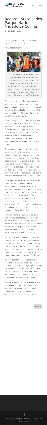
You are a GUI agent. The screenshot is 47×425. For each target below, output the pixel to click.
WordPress (23, 421)
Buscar (38, 306)
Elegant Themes (23, 418)
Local (19, 31)
